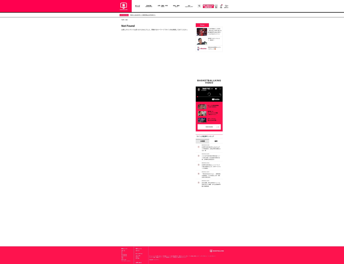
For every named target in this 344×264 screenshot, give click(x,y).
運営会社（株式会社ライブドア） (180, 257)
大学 (122, 258)
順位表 (137, 256)
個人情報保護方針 (174, 256)
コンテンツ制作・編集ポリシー (155, 257)
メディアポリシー (203, 256)
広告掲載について (166, 256)
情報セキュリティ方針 (183, 256)
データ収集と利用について (194, 256)
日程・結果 (138, 255)
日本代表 (148, 6)
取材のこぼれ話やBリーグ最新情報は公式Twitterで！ (143, 15)
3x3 (189, 6)
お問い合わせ (139, 262)
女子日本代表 (124, 255)
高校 (122, 257)
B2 (122, 253)
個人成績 (137, 258)
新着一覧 (123, 250)
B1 (122, 251)
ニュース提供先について (167, 257)
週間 (216, 141)
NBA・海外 (176, 6)
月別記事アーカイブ (153, 259)
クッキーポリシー (211, 256)
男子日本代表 (124, 254)
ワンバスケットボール (125, 260)
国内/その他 (123, 259)
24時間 (202, 141)
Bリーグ (137, 6)
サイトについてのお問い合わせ (155, 256)
